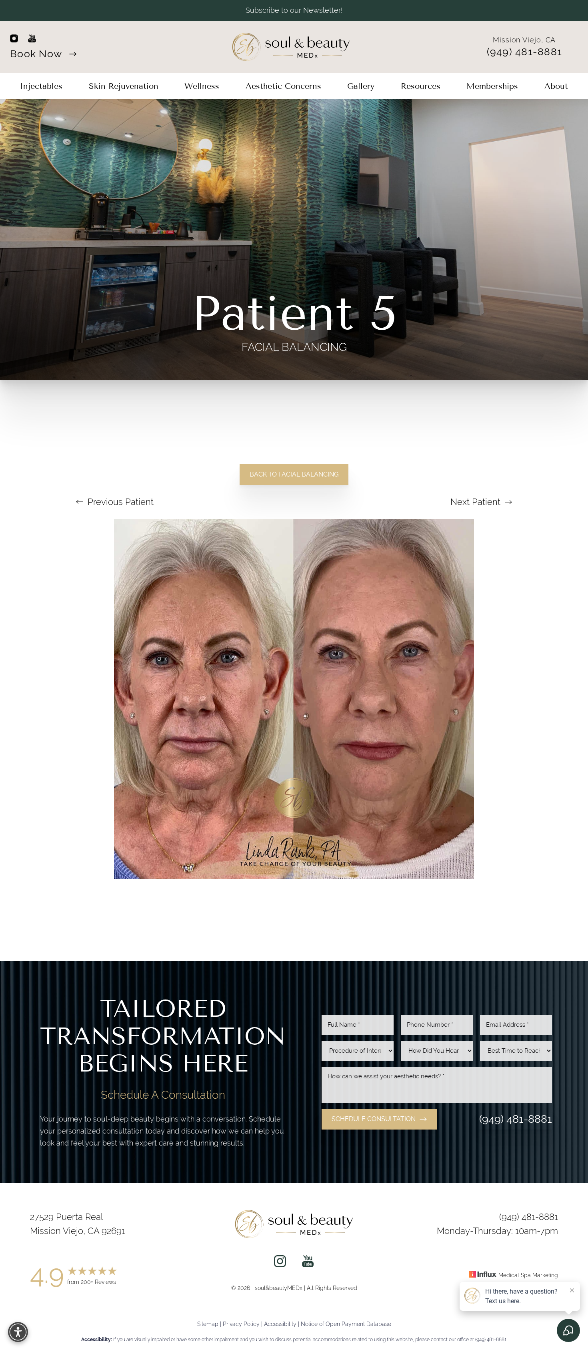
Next (475, 502)
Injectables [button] (41, 86)
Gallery (360, 86)
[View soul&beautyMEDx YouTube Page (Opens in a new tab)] (308, 1263)
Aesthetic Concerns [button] (283, 86)
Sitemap (207, 1324)
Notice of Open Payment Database (346, 1324)
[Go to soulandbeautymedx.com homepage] (291, 47)
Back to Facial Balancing (294, 474)
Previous (119, 502)
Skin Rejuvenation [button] (123, 86)
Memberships (492, 86)
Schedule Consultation (374, 1119)
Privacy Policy (241, 1324)
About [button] (556, 86)
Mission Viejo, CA (524, 40)
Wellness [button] (201, 86)
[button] (18, 1332)
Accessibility (280, 1324)
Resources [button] (420, 86)
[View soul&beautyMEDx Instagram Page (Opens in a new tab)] (280, 1263)
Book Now (37, 53)
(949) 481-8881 (524, 52)
